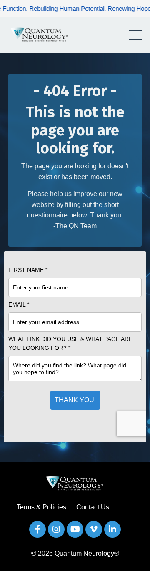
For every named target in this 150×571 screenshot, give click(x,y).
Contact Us (92, 507)
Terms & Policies (41, 507)
